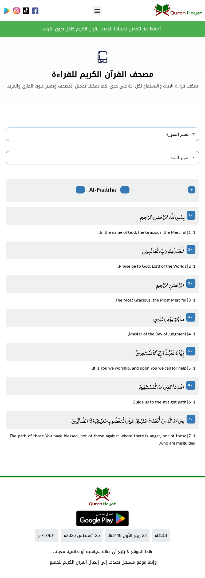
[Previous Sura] (124, 189)
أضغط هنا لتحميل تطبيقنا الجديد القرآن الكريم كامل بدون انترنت (102, 29)
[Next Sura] (80, 189)
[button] (97, 10)
